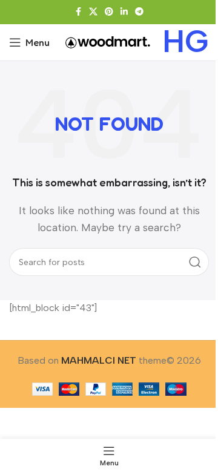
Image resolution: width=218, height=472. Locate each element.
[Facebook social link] (78, 12)
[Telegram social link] (139, 12)
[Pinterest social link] (109, 12)
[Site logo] (107, 41)
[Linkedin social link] (124, 12)
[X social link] (93, 12)
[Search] (195, 262)
